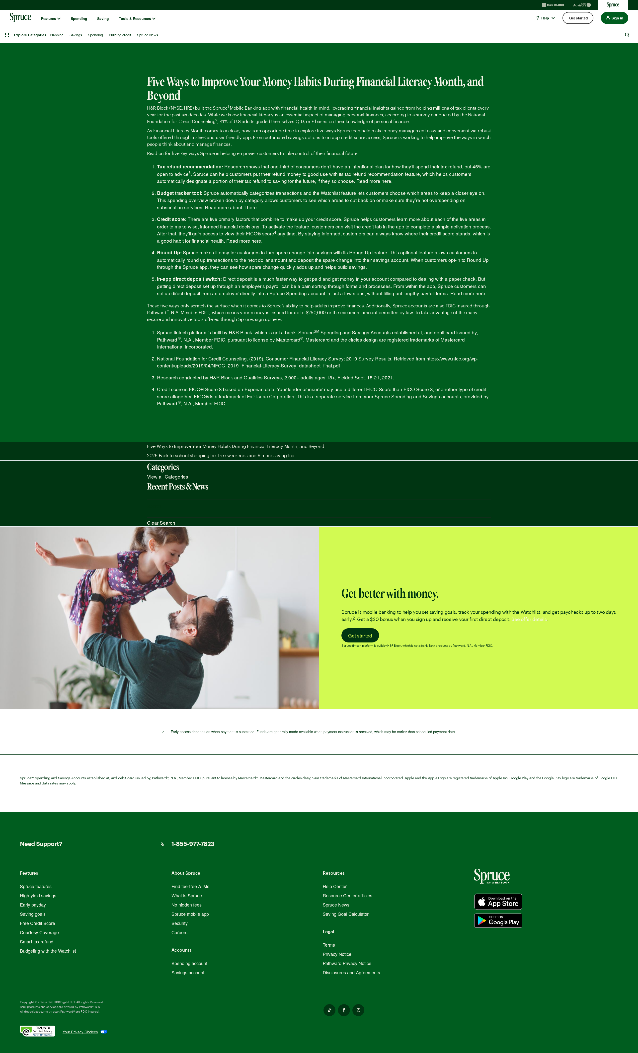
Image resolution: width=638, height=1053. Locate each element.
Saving (103, 18)
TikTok (329, 1010)
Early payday (33, 904)
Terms (329, 944)
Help (544, 17)
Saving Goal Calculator (346, 914)
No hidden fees (186, 904)
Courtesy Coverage (39, 932)
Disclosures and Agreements (351, 972)
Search (627, 35)
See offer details (529, 619)
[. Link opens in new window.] (41, 1032)
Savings (76, 34)
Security (179, 923)
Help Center (335, 886)
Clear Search (161, 522)
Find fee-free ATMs (190, 886)
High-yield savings (38, 895)
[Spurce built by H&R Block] (498, 902)
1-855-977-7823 (193, 844)
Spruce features (36, 886)
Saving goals (33, 914)
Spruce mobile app (190, 914)
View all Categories (167, 476)
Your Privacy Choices (80, 1031)
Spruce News (147, 34)
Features (48, 18)
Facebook (344, 1010)
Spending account (189, 963)
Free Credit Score (37, 923)
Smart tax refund (36, 941)
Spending (79, 18)
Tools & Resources (135, 18)
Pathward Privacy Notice (347, 963)
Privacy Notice (337, 954)
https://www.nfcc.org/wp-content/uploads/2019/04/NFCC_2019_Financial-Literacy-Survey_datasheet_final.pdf (317, 362)
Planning (57, 34)
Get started (360, 635)
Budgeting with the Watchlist (48, 950)
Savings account (187, 972)
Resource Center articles (347, 895)
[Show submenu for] (59, 18)
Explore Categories (30, 34)
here (386, 180)
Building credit (120, 34)
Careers (179, 932)
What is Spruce (186, 895)
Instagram (358, 1010)
